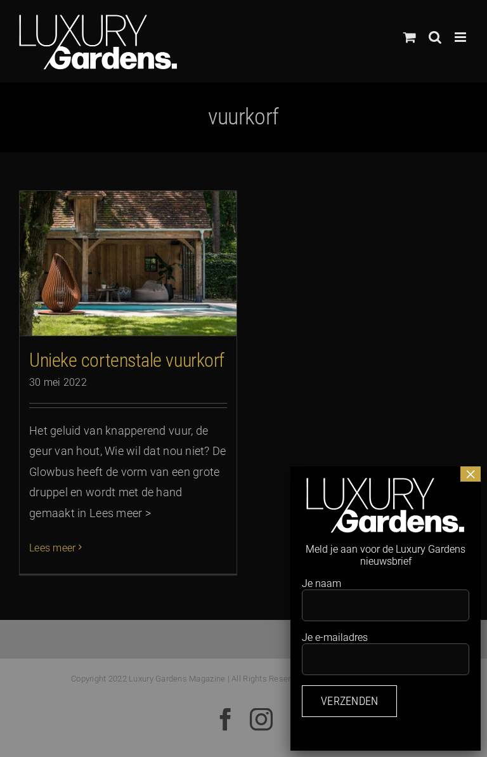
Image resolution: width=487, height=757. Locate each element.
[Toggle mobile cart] (409, 37)
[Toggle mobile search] (435, 37)
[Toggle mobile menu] (461, 37)
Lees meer (52, 548)
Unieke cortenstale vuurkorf (126, 360)
